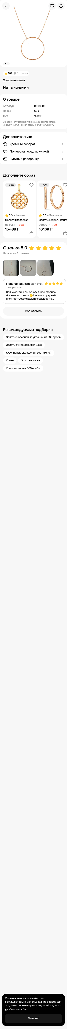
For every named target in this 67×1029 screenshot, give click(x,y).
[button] (33, 99)
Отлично (33, 1018)
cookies (51, 1001)
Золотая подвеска (16, 220)
